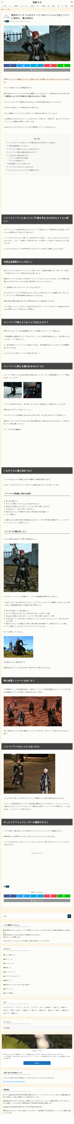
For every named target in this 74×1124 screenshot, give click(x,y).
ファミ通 (15, 689)
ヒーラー (9, 963)
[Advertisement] (37, 193)
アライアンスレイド (12, 976)
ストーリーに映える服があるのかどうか (22, 152)
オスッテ (9, 989)
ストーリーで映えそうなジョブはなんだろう (24, 149)
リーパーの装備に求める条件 (19, 158)
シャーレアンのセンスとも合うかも (21, 167)
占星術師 (48, 1007)
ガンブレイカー (9, 1007)
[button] (72, 2)
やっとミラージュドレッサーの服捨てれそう (24, 170)
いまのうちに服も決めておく (19, 155)
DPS (8, 968)
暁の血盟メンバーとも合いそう (19, 163)
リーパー (34, 1007)
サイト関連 (9, 993)
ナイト (19, 1007)
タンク (8, 959)
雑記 (7, 21)
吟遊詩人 (64, 1007)
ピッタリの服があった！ (17, 160)
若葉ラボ (37, 2)
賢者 (58, 1010)
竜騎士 (50, 1010)
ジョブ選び (10, 955)
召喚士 (56, 1007)
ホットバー (10, 972)
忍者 (12, 1010)
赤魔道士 (65, 1010)
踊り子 (6, 1013)
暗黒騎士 (26, 1010)
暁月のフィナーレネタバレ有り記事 (17, 985)
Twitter (37, 1063)
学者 (6, 1010)
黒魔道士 (14, 1013)
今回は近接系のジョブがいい (19, 146)
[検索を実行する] (69, 916)
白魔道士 (42, 1010)
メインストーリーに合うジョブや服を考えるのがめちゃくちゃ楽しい (32, 142)
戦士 (19, 1010)
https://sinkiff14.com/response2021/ (14, 1081)
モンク (26, 1007)
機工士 (34, 1010)
